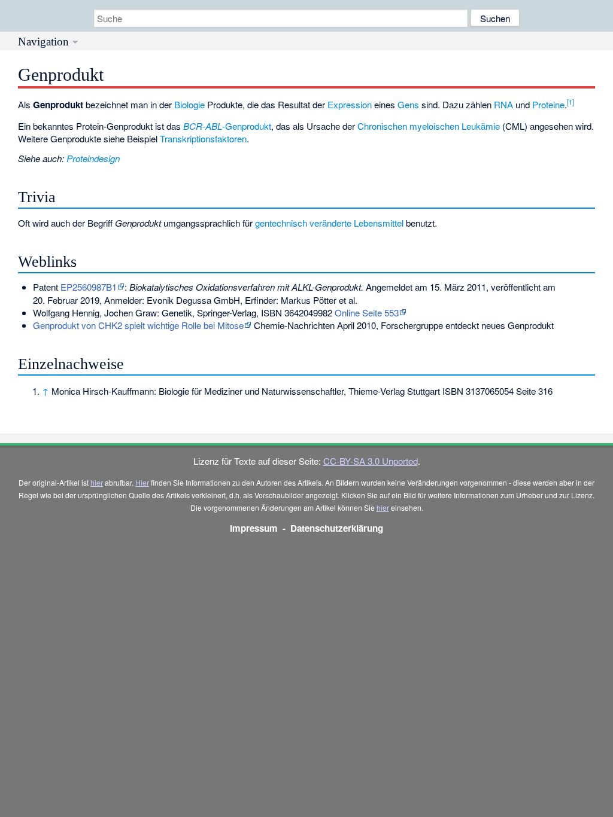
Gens (408, 104)
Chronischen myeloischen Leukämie (428, 126)
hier (96, 482)
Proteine (548, 104)
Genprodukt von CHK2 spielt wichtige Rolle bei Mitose (138, 325)
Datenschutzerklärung (336, 528)
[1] (570, 101)
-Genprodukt (227, 126)
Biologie (189, 104)
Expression (349, 104)
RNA (503, 104)
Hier (142, 482)
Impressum (254, 528)
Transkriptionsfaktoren (203, 138)
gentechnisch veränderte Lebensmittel (329, 223)
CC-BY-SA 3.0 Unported (370, 461)
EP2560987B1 (88, 287)
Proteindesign (93, 158)
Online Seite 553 (367, 312)
